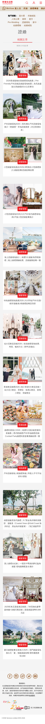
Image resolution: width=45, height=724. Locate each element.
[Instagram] (16, 676)
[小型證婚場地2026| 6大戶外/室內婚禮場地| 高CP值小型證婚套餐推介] (22, 196)
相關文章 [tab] (22, 39)
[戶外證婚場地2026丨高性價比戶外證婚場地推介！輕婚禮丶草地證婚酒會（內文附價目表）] (22, 106)
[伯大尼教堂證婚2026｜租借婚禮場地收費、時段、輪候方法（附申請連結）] (22, 326)
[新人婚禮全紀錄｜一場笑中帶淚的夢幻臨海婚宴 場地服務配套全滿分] (22, 545)
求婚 (25, 8)
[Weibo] (22, 676)
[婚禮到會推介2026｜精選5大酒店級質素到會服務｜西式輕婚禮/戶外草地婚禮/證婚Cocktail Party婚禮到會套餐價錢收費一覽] (22, 412)
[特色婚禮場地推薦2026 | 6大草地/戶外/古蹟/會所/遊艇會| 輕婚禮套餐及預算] (22, 282)
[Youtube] (35, 676)
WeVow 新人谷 (13, 8)
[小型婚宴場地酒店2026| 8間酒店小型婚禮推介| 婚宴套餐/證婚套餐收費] (22, 149)
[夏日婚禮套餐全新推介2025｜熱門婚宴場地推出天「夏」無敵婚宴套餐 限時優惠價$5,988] (22, 632)
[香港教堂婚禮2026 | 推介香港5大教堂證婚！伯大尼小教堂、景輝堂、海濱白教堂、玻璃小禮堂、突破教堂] (22, 369)
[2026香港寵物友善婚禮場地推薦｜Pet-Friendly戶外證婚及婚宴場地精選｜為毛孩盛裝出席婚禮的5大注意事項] (22, 63)
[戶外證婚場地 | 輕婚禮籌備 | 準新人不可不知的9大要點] (22, 455)
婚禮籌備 (34, 8)
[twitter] (29, 676)
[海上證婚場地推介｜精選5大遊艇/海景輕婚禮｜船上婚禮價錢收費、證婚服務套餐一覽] (22, 239)
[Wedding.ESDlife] (7, 4)
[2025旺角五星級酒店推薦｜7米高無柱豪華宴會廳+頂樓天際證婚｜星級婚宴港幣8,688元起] (22, 589)
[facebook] (9, 676)
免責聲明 (32, 695)
